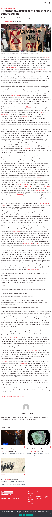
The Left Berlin (32, 451)
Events (38, 494)
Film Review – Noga (7, 449)
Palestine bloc (5, 79)
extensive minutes (32, 269)
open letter (47, 147)
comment (27, 148)
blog (37, 243)
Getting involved (30, 492)
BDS (12, 95)
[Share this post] (24, 447)
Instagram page (28, 243)
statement (24, 116)
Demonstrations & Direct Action (15, 396)
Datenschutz (47, 494)
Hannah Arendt (13, 337)
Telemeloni (39, 177)
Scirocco (4, 477)
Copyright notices (46, 497)
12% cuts (28, 107)
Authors (38, 492)
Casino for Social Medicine (36, 449)
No (24, 514)
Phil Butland (6, 451)
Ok (20, 514)
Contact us (39, 498)
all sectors (20, 194)
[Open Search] (45, 3)
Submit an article (30, 500)
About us (38, 496)
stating (25, 266)
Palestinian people (39, 190)
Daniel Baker (5, 362)
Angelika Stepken (8, 21)
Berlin (28, 447)
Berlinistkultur (5, 114)
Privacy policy (30, 514)
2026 (41, 112)
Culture (15, 8)
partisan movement (23, 184)
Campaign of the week (31, 504)
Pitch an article (30, 496)
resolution (17, 95)
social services (40, 69)
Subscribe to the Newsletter (10, 499)
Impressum (46, 492)
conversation (24, 363)
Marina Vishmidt (33, 350)
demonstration (11, 67)
